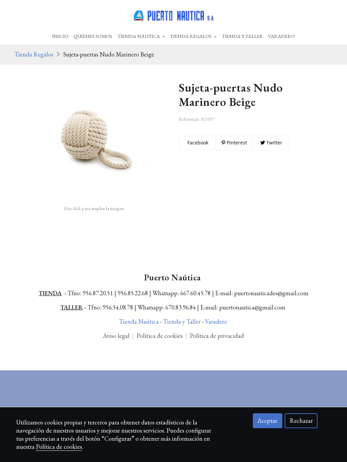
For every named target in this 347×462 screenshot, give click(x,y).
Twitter (273, 142)
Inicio (60, 36)
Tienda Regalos (33, 54)
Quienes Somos (93, 36)
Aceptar (267, 420)
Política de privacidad (217, 336)
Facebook (197, 142)
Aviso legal (116, 336)
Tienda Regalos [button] (191, 36)
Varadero (281, 36)
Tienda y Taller (182, 321)
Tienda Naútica (139, 321)
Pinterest (236, 142)
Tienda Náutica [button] (139, 36)
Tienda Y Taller (242, 36)
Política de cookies (160, 336)
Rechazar (301, 420)
